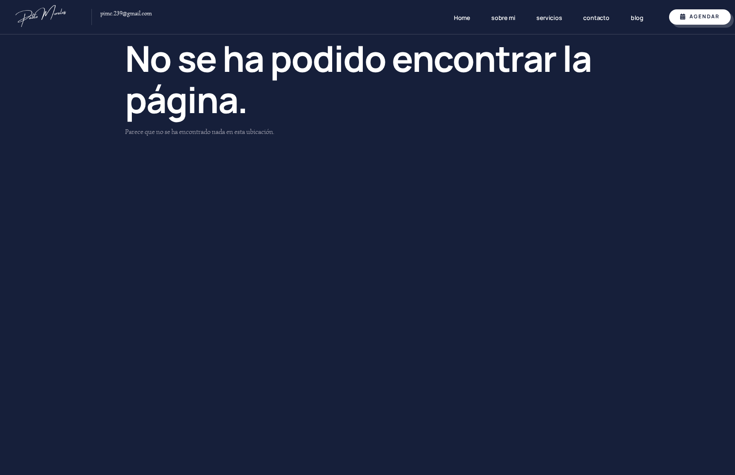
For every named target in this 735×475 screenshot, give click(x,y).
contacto (596, 18)
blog (637, 18)
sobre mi (503, 18)
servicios (549, 18)
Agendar (704, 16)
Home (462, 18)
